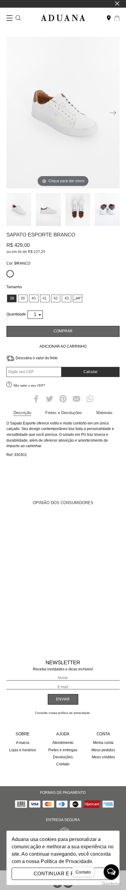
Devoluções (63, 757)
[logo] (63, 18)
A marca (22, 743)
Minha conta (103, 743)
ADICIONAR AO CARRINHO (63, 346)
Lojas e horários (22, 750)
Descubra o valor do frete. (37, 358)
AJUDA (62, 734)
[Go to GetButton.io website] (111, 884)
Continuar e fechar (63, 873)
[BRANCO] (10, 273)
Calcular (90, 372)
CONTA (103, 734)
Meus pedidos (103, 750)
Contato (62, 764)
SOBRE (23, 734)
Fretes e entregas (62, 750)
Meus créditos (103, 757)
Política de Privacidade (66, 861)
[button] (112, 114)
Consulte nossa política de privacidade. (63, 713)
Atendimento (62, 743)
